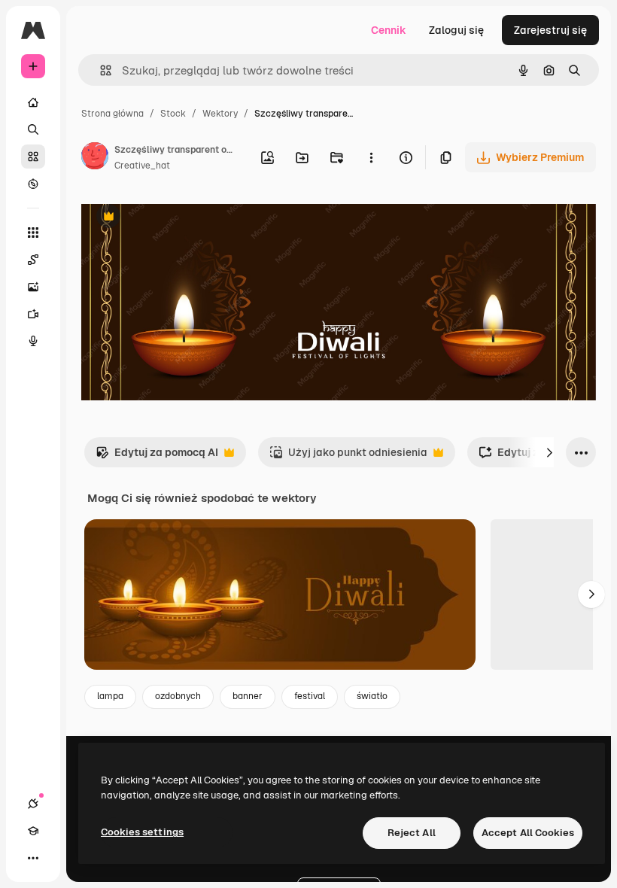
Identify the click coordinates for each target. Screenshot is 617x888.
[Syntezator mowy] (33, 341)
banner (248, 696)
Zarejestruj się (550, 30)
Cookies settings (142, 832)
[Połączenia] (33, 804)
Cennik (388, 30)
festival (309, 696)
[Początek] (33, 102)
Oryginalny (185, 218)
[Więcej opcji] (371, 157)
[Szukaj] (33, 129)
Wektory (220, 114)
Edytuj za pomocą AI (157, 456)
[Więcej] (33, 858)
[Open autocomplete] (99, 70)
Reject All (412, 832)
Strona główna (112, 114)
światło (372, 696)
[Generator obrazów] (33, 287)
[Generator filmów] (33, 314)
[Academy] (33, 831)
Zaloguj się (456, 30)
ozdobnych (178, 696)
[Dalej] (549, 452)
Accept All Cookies (528, 832)
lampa (110, 696)
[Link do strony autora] (94, 158)
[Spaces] (33, 260)
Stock (173, 114)
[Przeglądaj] (33, 184)
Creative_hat (142, 166)
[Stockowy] (33, 156)
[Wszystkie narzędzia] (33, 232)
